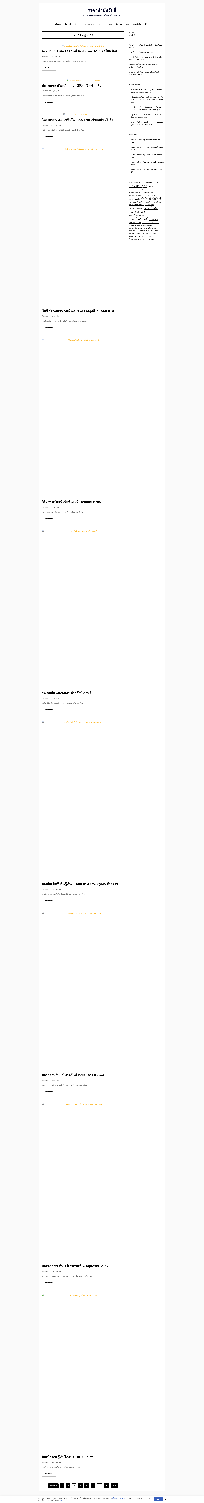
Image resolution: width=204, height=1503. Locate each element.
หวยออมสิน (141, 228)
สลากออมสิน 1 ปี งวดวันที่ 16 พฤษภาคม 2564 (73, 1075)
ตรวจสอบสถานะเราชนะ (150, 195)
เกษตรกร (154, 228)
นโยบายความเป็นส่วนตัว (120, 1498)
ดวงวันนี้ (132, 35)
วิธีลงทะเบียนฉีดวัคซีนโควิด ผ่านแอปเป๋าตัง (72, 502)
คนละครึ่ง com (133, 190)
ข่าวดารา (77, 24)
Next (114, 1486)
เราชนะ (132, 233)
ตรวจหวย (132, 32)
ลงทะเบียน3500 (153, 220)
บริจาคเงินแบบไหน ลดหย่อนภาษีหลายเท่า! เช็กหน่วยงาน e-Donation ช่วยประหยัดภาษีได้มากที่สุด (147, 99)
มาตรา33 (140, 209)
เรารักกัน (148, 233)
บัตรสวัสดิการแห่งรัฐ (143, 202)
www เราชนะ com (135, 182)
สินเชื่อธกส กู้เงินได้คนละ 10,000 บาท (67, 1457)
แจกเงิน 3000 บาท (144, 236)
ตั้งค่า (61, 1500)
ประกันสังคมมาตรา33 (136, 205)
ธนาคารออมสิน (134, 199)
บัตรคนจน (132, 202)
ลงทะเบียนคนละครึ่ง (135, 223)
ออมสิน (148, 228)
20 (106, 1486)
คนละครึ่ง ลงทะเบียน (134, 192)
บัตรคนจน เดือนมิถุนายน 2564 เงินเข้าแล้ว (71, 85)
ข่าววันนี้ (68, 24)
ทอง (99, 24)
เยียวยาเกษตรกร (154, 230)
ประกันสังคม (156, 202)
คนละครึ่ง (151, 186)
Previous (53, 1486)
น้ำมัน (144, 198)
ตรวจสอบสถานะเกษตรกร (135, 195)
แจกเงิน (155, 233)
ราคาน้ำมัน (137, 24)
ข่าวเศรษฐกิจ (90, 24)
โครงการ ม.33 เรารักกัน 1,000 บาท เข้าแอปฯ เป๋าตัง (77, 120)
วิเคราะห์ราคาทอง (122, 24)
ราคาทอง (108, 24)
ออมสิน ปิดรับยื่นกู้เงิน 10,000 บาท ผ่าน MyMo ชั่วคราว (80, 884)
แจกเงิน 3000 (133, 236)
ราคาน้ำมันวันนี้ (102, 10)
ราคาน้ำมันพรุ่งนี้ (137, 212)
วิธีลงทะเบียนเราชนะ (147, 225)
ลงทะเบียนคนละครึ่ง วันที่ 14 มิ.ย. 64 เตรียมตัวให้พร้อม (79, 51)
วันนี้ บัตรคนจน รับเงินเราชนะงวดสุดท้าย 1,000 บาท (78, 311)
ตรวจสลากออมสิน (147, 192)
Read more (49, 68)
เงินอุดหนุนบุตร (133, 230)
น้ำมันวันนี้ (155, 198)
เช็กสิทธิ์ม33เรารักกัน (143, 230)
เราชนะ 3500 (140, 233)
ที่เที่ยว (147, 24)
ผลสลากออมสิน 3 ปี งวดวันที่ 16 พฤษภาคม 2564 (75, 1266)
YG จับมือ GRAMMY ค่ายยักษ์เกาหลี (66, 693)
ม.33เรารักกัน (149, 205)
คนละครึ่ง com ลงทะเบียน (145, 190)
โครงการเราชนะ (148, 239)
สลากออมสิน (133, 228)
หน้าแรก (58, 24)
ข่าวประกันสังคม (149, 182)
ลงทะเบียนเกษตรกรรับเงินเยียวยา (150, 223)
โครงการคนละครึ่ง (135, 239)
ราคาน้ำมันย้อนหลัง (137, 215)
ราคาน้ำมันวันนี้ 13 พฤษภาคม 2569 (141, 52)
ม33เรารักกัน (132, 209)
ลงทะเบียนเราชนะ (134, 225)
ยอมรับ (158, 1499)
